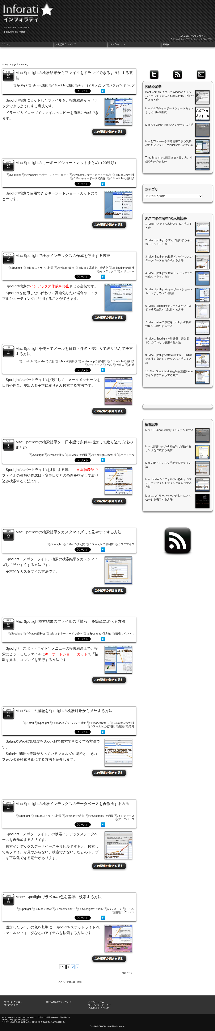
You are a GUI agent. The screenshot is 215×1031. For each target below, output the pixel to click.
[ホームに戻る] (27, 10)
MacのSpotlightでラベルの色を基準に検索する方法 (59, 897)
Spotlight (21, 85)
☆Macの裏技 (39, 85)
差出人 (120, 364)
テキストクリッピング (91, 85)
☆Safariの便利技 (124, 722)
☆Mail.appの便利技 (94, 361)
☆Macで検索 (46, 361)
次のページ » (128, 973)
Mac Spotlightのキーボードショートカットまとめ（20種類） (67, 163)
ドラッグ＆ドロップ (122, 85)
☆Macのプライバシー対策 (69, 722)
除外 (131, 726)
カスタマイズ (126, 544)
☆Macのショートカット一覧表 (92, 174)
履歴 (122, 726)
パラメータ (95, 364)
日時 (131, 364)
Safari (30, 722)
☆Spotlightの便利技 (122, 178)
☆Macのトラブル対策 (40, 267)
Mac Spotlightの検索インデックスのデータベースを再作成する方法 (72, 804)
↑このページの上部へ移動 (69, 982)
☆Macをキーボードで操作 (89, 178)
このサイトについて (98, 1008)
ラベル (130, 909)
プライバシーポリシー (99, 1005)
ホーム (5, 64)
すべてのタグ (11, 1005)
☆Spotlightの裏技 (63, 85)
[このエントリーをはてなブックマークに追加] (103, 92)
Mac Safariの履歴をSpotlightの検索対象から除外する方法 (64, 711)
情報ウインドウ (124, 633)
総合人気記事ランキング (59, 1002)
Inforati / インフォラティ (193, 36)
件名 (109, 364)
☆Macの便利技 (124, 174)
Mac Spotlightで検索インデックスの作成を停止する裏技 (63, 256)
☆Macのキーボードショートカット (47, 174)
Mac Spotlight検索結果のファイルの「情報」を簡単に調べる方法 (70, 621)
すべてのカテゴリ (13, 1002)
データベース (126, 819)
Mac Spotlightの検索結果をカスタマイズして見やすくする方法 (69, 532)
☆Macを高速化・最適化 (93, 267)
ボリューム (127, 271)
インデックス (108, 271)
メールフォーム (96, 1002)
